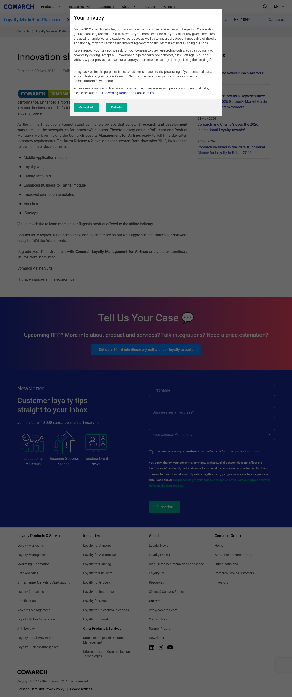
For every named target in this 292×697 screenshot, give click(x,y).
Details (116, 107)
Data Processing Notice (111, 93)
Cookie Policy (144, 93)
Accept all (86, 107)
